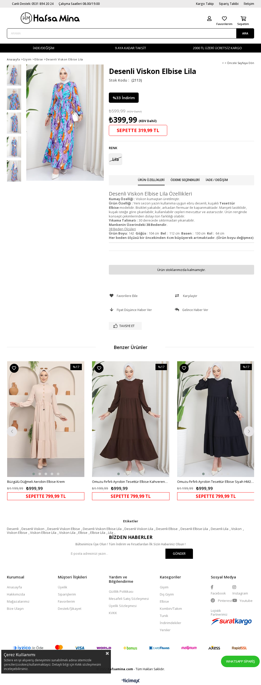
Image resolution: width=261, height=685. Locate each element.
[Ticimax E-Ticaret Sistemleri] (131, 681)
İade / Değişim (217, 180)
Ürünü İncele (64, 430)
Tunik (164, 615)
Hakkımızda (16, 594)
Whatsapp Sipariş (240, 661)
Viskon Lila (67, 532)
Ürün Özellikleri (151, 180)
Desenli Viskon (32, 528)
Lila (110, 532)
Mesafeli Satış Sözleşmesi (129, 598)
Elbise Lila (97, 532)
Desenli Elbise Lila (194, 528)
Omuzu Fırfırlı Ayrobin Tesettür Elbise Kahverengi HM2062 (130, 481)
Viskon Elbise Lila (43, 532)
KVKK (113, 613)
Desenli (13, 528)
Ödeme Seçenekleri (185, 180)
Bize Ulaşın (15, 608)
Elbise (82, 532)
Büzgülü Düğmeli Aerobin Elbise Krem (36, 481)
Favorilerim (66, 601)
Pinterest (224, 600)
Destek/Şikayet (69, 608)
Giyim (164, 587)
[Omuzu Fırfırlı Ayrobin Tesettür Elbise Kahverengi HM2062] (130, 419)
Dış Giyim (167, 594)
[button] (34, 473)
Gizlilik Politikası (121, 591)
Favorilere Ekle (14, 368)
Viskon (236, 528)
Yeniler (165, 630)
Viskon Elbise (17, 532)
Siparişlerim (67, 594)
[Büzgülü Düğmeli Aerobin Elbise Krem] (45, 419)
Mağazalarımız (18, 601)
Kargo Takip (205, 4)
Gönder (179, 553)
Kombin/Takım (171, 608)
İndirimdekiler (170, 623)
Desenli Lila (219, 528)
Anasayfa (14, 587)
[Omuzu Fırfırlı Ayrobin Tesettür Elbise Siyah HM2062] (215, 419)
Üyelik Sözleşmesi (123, 605)
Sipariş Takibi (229, 4)
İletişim (249, 4)
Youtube (246, 600)
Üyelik (62, 587)
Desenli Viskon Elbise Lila (102, 528)
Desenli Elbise (167, 528)
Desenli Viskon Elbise (63, 528)
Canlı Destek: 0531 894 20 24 (33, 4)
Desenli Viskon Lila (138, 528)
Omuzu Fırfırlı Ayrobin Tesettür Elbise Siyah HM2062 (215, 481)
